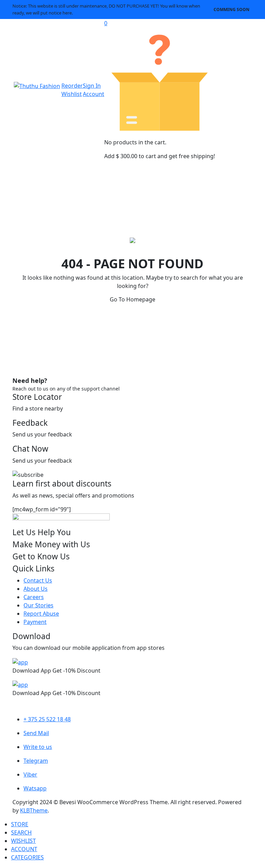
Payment (35, 622)
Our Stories (38, 605)
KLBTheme (34, 810)
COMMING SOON (231, 9)
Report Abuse (41, 613)
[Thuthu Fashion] (37, 85)
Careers (33, 597)
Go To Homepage (132, 299)
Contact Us (37, 580)
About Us (35, 589)
